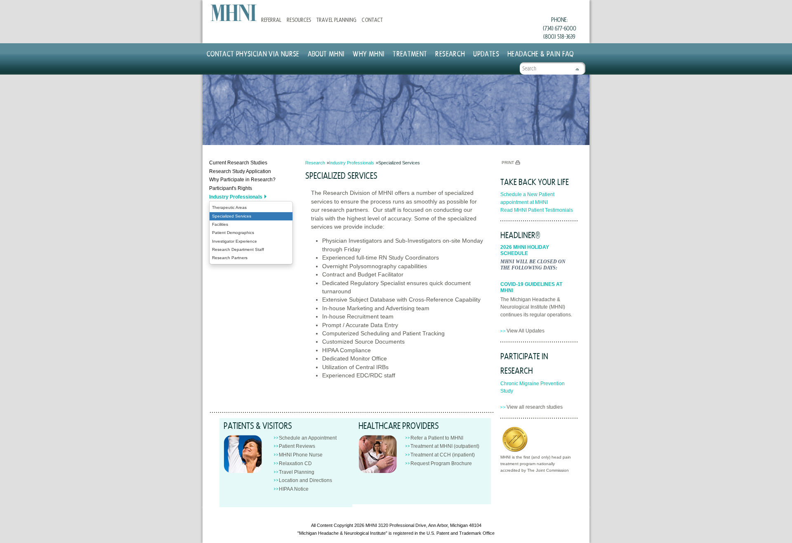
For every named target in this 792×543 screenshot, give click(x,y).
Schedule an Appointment (308, 438)
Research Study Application (240, 171)
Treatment (410, 53)
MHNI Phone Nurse (301, 455)
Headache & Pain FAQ (540, 53)
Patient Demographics (233, 232)
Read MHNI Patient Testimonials (536, 210)
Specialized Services (231, 216)
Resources (299, 19)
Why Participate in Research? (242, 180)
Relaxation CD (295, 463)
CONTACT (372, 19)
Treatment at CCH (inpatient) (442, 455)
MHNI (371, 525)
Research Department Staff (238, 249)
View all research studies (535, 407)
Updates (486, 53)
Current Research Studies (238, 163)
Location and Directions (305, 480)
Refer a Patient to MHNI (436, 438)
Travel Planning (336, 19)
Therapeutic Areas (229, 207)
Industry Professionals (235, 197)
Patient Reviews (297, 446)
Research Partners (230, 257)
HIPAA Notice (294, 489)
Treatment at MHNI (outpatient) (444, 446)
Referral (271, 19)
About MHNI (326, 53)
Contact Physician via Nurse (253, 53)
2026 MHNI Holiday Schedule (524, 250)
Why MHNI (368, 53)
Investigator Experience (234, 241)
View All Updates (525, 331)
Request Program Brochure (441, 463)
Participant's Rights (230, 188)
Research (450, 53)
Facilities (220, 224)
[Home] (234, 13)
